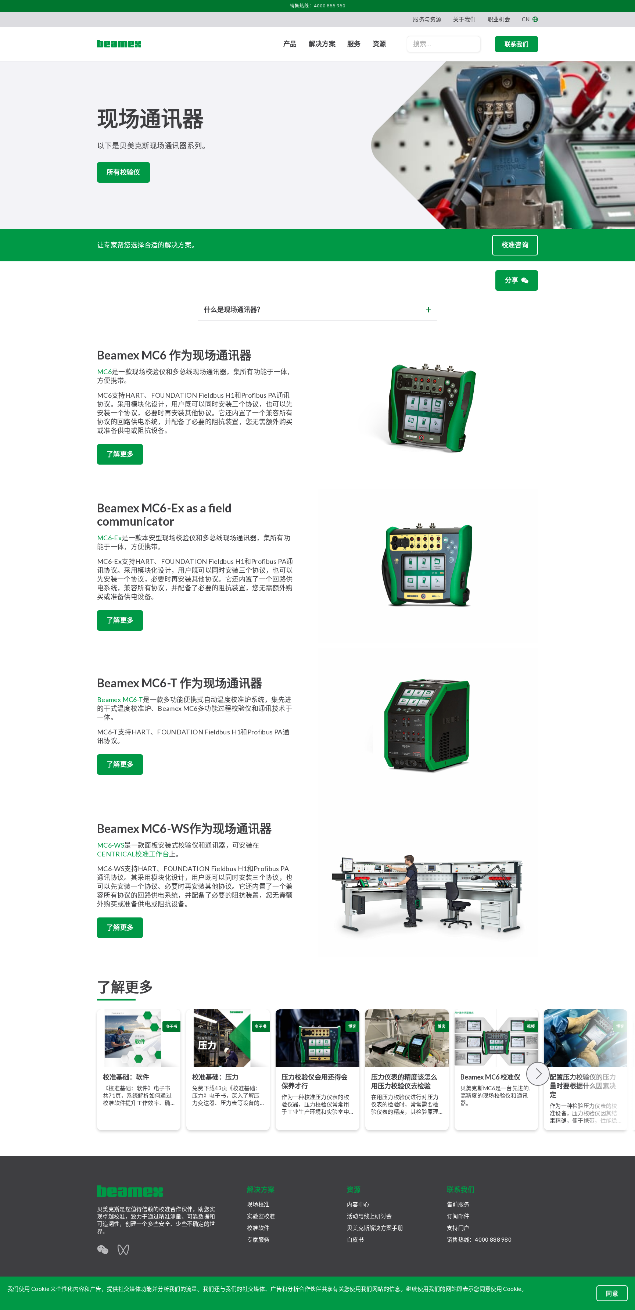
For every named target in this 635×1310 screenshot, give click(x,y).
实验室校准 (261, 1216)
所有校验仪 (123, 172)
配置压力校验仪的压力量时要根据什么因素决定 (583, 1086)
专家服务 (258, 1239)
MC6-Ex (109, 538)
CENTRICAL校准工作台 (133, 854)
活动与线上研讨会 (369, 1216)
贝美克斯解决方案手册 (375, 1227)
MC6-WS (110, 845)
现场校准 (258, 1204)
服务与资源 (427, 19)
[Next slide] (538, 1074)
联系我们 (516, 43)
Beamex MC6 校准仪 (490, 1077)
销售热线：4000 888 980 (317, 5)
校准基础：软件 (126, 1077)
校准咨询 (515, 245)
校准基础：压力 (215, 1077)
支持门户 (458, 1227)
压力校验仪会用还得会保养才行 (314, 1081)
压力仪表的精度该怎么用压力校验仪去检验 (404, 1081)
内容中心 (358, 1204)
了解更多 (120, 454)
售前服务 (458, 1204)
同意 (612, 1293)
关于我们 (464, 19)
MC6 (104, 372)
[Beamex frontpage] (119, 44)
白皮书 (355, 1239)
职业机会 (499, 19)
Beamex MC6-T (120, 699)
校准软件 (258, 1227)
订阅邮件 (458, 1216)
